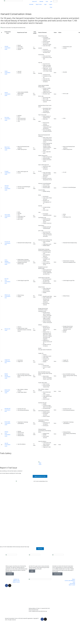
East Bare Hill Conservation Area (7, 410)
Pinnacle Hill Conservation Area (7, 243)
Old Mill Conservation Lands (7, 48)
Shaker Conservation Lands (7, 72)
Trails (47, 1)
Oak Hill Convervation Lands (7, 445)
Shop (51, 7)
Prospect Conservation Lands (7, 173)
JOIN (32, 571)
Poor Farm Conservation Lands (7, 119)
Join (51, 1)
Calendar (41, 1)
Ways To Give (39, 4)
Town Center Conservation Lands (7, 216)
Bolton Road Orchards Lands (7, 391)
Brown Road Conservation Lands (7, 423)
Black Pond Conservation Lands (7, 148)
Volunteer (31, 4)
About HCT (34, 1)
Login (45, 4)
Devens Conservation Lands (7, 94)
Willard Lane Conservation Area (7, 296)
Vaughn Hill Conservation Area (7, 361)
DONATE (10, 574)
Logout (50, 4)
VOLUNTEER (57, 574)
